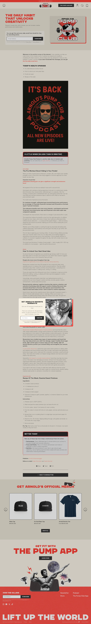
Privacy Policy (27, 322)
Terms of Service (34, 322)
